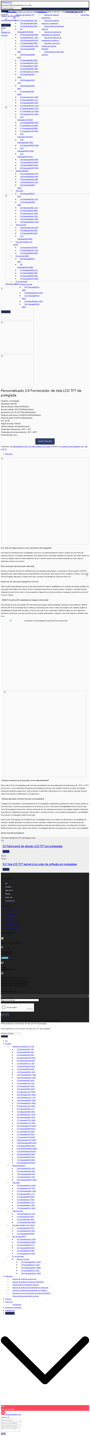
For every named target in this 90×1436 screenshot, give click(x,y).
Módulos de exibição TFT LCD (23, 16)
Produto (6, 11)
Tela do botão (17, 1211)
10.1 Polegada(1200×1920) (26, 1058)
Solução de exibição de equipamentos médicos (29, 1290)
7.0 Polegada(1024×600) (26, 1253)
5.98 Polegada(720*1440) (26, 1140)
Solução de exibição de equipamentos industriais (30, 1287)
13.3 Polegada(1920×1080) (26, 1242)
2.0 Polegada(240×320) (25, 1228)
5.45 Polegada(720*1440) (26, 1126)
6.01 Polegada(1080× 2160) (26, 1180)
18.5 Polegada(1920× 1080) (31, 1273)
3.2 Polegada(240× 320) (25, 1083)
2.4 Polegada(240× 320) (40, 11)
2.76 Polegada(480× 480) (26, 1075)
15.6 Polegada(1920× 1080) (31, 1267)
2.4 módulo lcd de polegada (69, 446)
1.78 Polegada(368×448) (26, 1174)
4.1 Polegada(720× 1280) (26, 1106)
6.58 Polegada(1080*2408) (27, 1148)
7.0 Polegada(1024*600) (26, 1157)
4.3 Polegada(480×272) (25, 1245)
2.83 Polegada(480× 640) (26, 1077)
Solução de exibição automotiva (50, 16)
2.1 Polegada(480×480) (25, 1069)
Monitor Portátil (26, 284)
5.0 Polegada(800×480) (25, 1233)
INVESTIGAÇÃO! (45, 441)
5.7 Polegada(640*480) (25, 1134)
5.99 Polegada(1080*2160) (26, 1143)
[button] (45, 1360)
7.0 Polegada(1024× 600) (26, 1208)
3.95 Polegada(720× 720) (26, 1097)
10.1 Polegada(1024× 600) (26, 1185)
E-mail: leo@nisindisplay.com (8, 968)
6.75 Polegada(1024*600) (26, 1151)
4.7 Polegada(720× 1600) (26, 1120)
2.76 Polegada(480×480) (26, 1222)
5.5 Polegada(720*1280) (26, 1131)
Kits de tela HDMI (18, 1236)
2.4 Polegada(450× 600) (26, 1177)
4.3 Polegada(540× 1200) (26, 1114)
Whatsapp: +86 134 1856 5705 (6, 953)
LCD (82, 446)
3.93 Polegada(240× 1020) (26, 1094)
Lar (2, 11)
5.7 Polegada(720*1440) (26, 1137)
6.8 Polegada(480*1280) (26, 1154)
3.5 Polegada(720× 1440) (26, 1092)
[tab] (47, 454)
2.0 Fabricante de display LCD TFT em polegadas (33, 846)
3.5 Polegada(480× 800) (26, 1089)
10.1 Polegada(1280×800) (26, 1060)
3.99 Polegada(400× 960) (26, 1100)
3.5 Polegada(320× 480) (25, 1086)
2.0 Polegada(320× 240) (26, 1063)
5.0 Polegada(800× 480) (26, 1205)
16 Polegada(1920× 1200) (30, 1270)
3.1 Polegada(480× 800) (25, 1080)
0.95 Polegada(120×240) (26, 1168)
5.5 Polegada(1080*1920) (26, 1128)
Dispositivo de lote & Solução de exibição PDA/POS (31, 1293)
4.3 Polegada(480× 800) (26, 1111)
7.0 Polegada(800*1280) (26, 1160)
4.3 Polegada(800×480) (25, 1197)
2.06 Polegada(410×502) (26, 1066)
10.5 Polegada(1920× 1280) (31, 1262)
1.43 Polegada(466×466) (26, 1171)
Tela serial (16, 1182)
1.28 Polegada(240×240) (26, 1214)
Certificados (16, 1304)
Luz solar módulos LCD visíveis (20, 11)
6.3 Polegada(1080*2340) (26, 1146)
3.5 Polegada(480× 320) (25, 1202)
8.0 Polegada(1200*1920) (26, 1163)
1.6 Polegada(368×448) (25, 1052)
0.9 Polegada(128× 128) (25, 1049)
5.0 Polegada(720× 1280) (26, 1123)
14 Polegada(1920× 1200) (30, 1265)
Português (5, 311)
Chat (3, 1433)
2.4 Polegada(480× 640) (26, 1072)
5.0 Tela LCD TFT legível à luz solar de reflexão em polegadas (40, 864)
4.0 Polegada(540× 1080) (26, 1103)
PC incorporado (18, 1256)
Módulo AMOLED (18, 1165)
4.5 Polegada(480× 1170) (26, 1117)
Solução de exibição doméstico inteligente (28, 1282)
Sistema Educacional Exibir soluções (25, 1284)
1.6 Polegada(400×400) (25, 1055)
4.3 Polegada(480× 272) (26, 1109)
